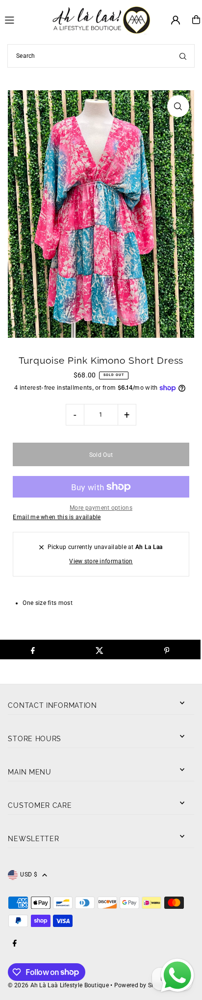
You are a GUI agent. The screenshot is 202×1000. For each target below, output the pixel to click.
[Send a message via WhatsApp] (177, 975)
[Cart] (196, 19)
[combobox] (101, 56)
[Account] (175, 20)
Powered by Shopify (141, 985)
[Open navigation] (24, 19)
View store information (101, 561)
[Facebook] (15, 944)
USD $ (28, 874)
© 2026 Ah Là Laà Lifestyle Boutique (58, 985)
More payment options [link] (101, 507)
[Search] (183, 56)
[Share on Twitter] (99, 649)
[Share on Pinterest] (166, 649)
